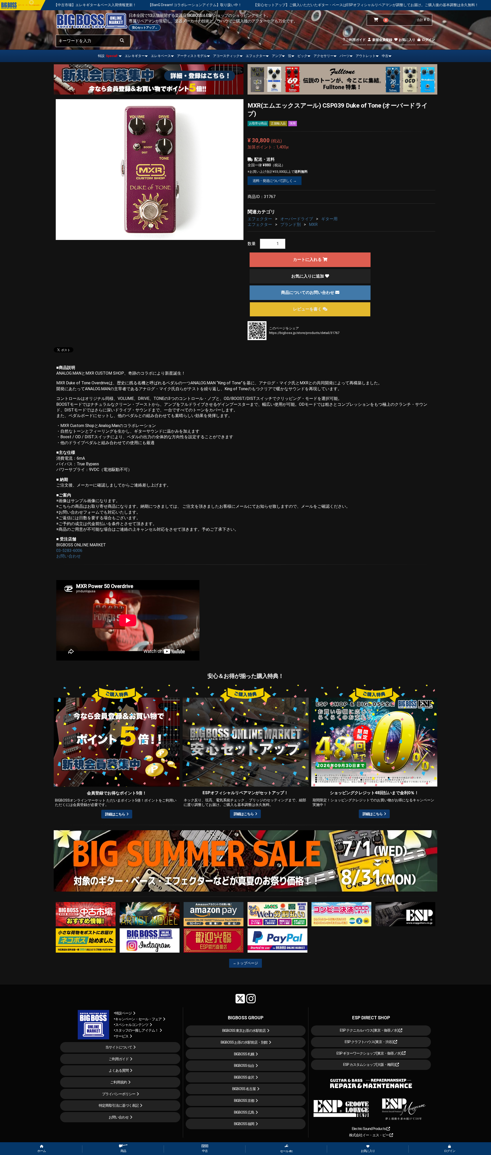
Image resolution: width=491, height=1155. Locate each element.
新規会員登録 (382, 40)
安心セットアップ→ (144, 27)
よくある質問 (119, 1070)
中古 (385, 56)
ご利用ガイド (355, 40)
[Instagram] (251, 998)
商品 (123, 1151)
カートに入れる (308, 259)
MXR (313, 224)
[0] (377, 20)
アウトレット (366, 56)
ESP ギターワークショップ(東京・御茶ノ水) (369, 1053)
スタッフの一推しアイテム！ (136, 1030)
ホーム (41, 1151)
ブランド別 (290, 224)
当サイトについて (118, 1047)
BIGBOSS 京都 (244, 1101)
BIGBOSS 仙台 (244, 1066)
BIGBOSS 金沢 (244, 1077)
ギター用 (329, 218)
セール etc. (286, 1151)
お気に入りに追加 (308, 276)
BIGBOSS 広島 (244, 1112)
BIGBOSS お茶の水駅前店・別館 (244, 1042)
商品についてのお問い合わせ (308, 292)
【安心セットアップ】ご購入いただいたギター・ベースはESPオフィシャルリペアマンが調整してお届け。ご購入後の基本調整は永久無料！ (242, 5)
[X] (240, 998)
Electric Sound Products (369, 1129)
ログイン (428, 40)
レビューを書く (308, 309)
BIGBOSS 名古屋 (244, 1089)
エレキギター (135, 56)
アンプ (277, 56)
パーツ (345, 56)
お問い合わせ (68, 556)
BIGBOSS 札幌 (244, 1054)
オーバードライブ (296, 218)
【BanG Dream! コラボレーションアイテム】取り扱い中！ (71, 5)
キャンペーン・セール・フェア (138, 1019)
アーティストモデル (192, 56)
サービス (121, 1036)
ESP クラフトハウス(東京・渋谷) (369, 1042)
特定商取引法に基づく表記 (119, 1105)
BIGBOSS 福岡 (244, 1124)
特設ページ (123, 1013)
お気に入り (406, 40)
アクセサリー (323, 56)
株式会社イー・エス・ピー (369, 1135)
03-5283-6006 (69, 550)
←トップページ (245, 963)
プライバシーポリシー (118, 1094)
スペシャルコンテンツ (131, 1024)
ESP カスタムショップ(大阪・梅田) (369, 1064)
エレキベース (161, 56)
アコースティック (226, 56)
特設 (107, 56)
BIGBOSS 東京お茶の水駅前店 (244, 1031)
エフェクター (256, 56)
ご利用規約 (118, 1082)
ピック (302, 56)
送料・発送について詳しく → (274, 181)
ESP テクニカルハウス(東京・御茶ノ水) (369, 1030)
